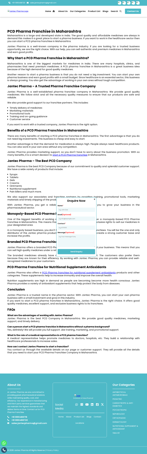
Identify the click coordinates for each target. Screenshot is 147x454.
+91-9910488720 (18, 3)
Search (114, 11)
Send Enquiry (76, 251)
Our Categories (78, 11)
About (68, 416)
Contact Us (133, 11)
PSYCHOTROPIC (120, 410)
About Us (63, 11)
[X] (102, 404)
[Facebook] (124, 3)
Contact (62, 223)
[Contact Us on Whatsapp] (4, 443)
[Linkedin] (133, 3)
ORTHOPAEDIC (119, 418)
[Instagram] (128, 3)
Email (64, 214)
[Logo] (79, 395)
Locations (79, 423)
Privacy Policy (52, 450)
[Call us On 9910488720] (4, 450)
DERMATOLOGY (119, 422)
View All (116, 433)
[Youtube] (138, 3)
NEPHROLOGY (119, 414)
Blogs (105, 11)
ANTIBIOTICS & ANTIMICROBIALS (120, 393)
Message (66, 232)
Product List (94, 11)
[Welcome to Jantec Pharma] (18, 11)
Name (60, 205)
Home (48, 11)
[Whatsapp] (119, 3)
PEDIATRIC (117, 399)
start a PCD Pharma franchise (70, 155)
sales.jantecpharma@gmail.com (43, 3)
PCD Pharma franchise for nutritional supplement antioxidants (79, 272)
